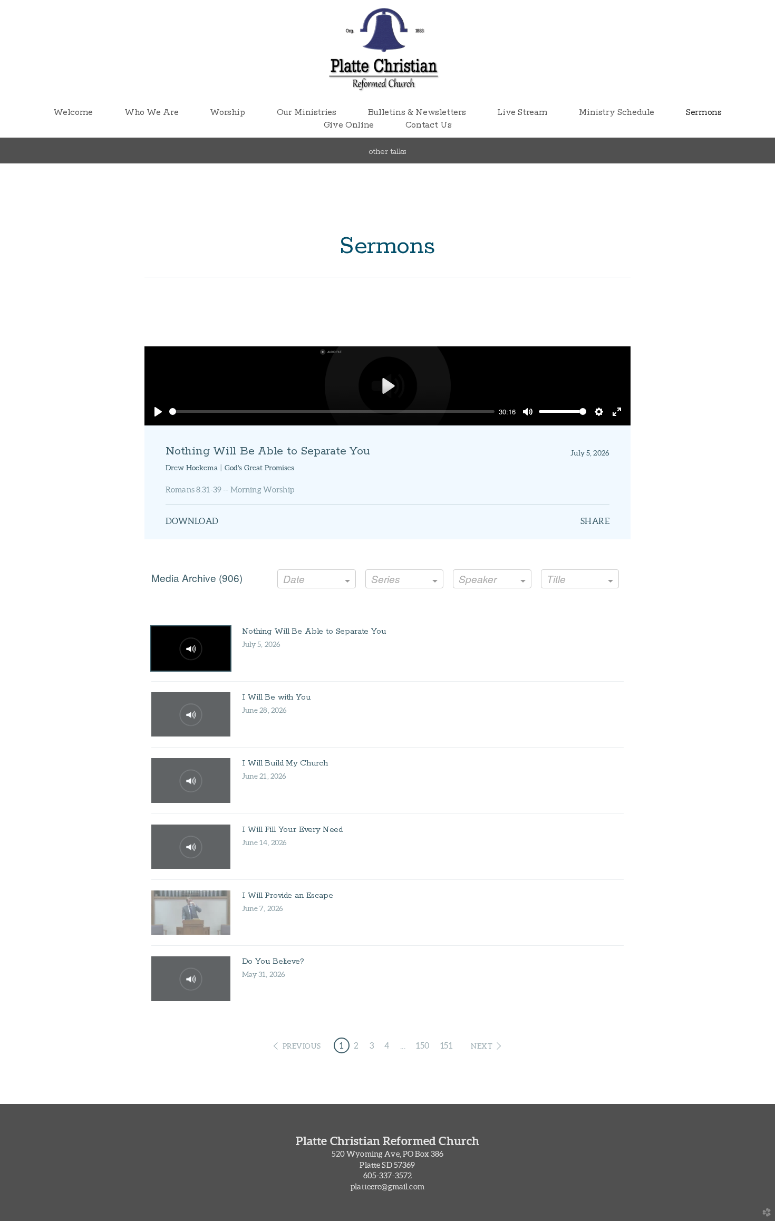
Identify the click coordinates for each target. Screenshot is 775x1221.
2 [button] (356, 1045)
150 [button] (422, 1045)
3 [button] (372, 1045)
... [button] (402, 1045)
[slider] (332, 411)
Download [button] (192, 521)
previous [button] (302, 1046)
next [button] (481, 1046)
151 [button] (446, 1045)
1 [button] (341, 1045)
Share (594, 521)
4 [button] (386, 1045)
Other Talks (387, 152)
